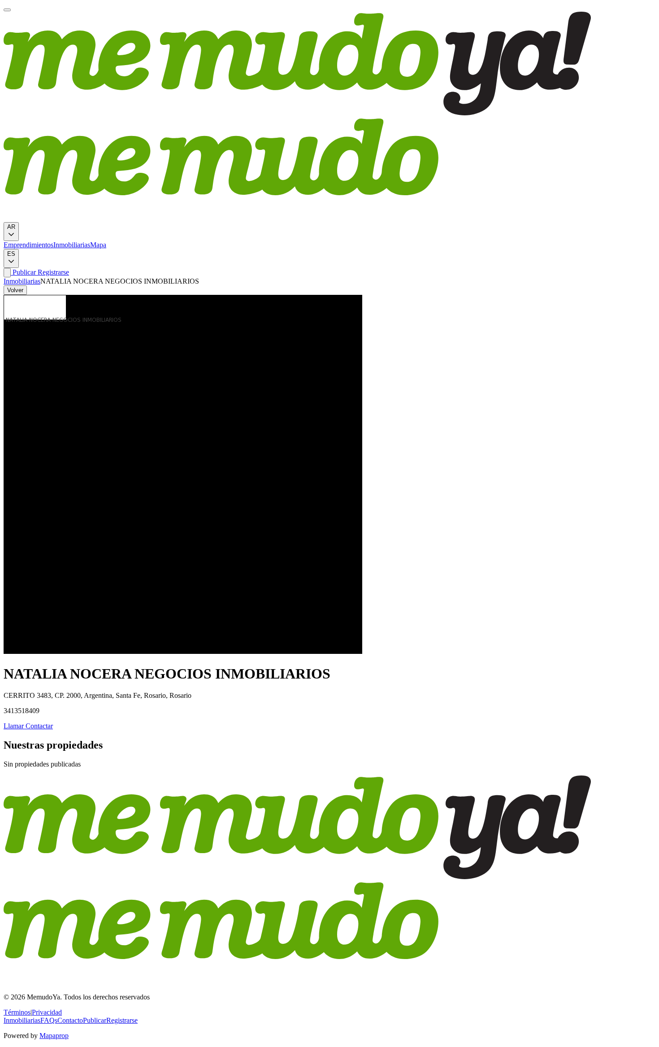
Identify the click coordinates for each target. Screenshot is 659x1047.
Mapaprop (54, 1035)
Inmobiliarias (71, 245)
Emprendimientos (28, 245)
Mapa (98, 245)
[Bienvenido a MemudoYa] (7, 10)
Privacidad (47, 1012)
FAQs (48, 1020)
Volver (15, 290)
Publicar (23, 272)
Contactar (38, 726)
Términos (17, 1012)
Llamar (14, 726)
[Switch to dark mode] (7, 272)
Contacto (70, 1020)
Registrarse (52, 272)
